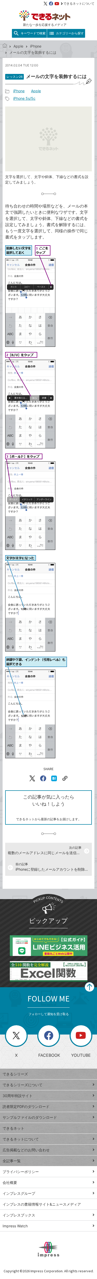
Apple (18, 46)
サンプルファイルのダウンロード (30, 1117)
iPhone (35, 46)
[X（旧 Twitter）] (45, 3)
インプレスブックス (19, 1215)
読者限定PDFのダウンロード (26, 1106)
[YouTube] (57, 3)
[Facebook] (51, 3)
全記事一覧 (12, 1161)
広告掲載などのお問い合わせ (26, 1150)
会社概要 (10, 1182)
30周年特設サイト (18, 1095)
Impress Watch (15, 1226)
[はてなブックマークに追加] (54, 778)
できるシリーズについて (22, 1085)
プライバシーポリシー (21, 1171)
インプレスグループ (19, 1193)
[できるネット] (5, 46)
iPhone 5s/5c (24, 98)
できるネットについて (78, 3)
